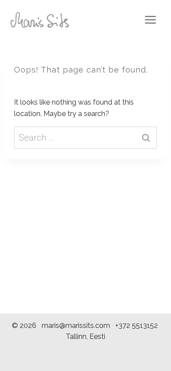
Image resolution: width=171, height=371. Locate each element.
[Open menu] (150, 20)
